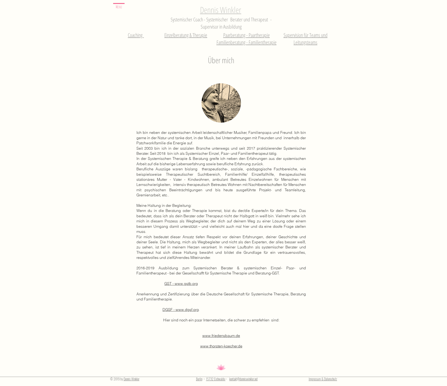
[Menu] (119, 3)
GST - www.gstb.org (181, 283)
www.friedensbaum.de (221, 335)
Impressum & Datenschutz (323, 378)
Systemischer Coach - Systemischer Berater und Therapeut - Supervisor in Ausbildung (221, 23)
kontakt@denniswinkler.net (243, 378)
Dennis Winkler (220, 10)
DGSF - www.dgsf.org (181, 309)
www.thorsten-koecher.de (221, 346)
